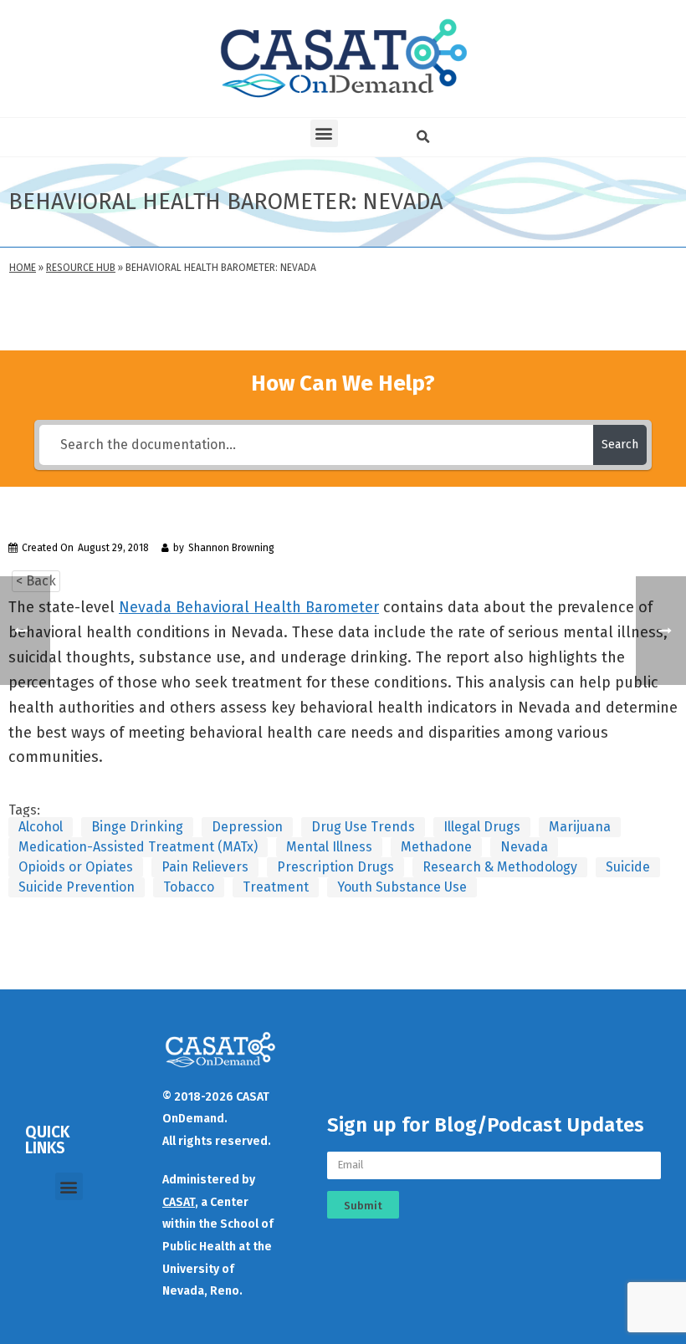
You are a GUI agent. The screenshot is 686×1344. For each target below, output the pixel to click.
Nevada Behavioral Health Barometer (249, 607)
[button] (324, 133)
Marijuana (580, 827)
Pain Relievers (204, 867)
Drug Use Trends (363, 827)
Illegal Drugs (481, 827)
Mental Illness (329, 847)
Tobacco (188, 887)
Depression (247, 827)
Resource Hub (80, 267)
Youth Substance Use (402, 887)
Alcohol (40, 827)
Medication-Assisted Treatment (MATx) (138, 847)
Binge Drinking (137, 827)
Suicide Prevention (76, 887)
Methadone (436, 847)
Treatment (276, 887)
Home (22, 267)
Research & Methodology (499, 867)
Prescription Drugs (335, 867)
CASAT (178, 1202)
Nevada (524, 847)
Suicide (628, 867)
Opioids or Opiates (75, 867)
